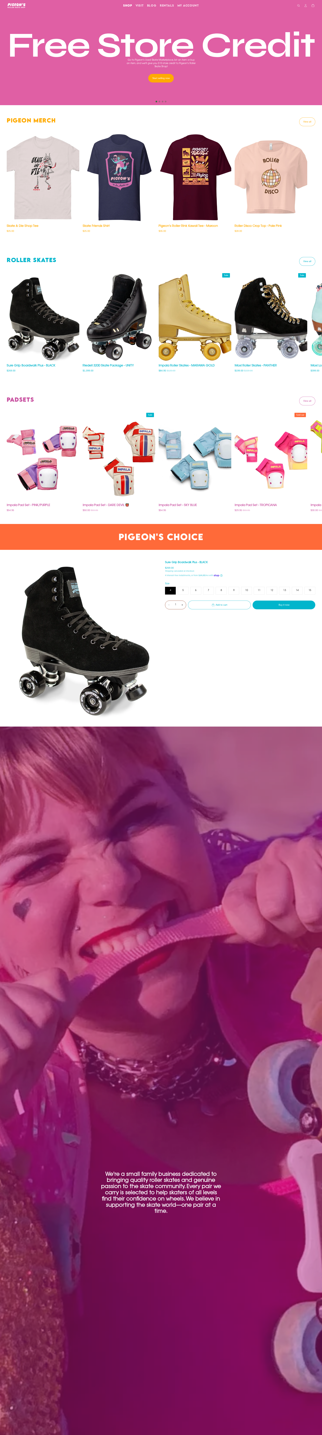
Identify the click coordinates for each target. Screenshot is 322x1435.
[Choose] (74, 218)
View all (307, 121)
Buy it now (284, 604)
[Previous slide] (5, 58)
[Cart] (313, 5)
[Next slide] (317, 58)
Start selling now (161, 78)
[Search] (298, 5)
